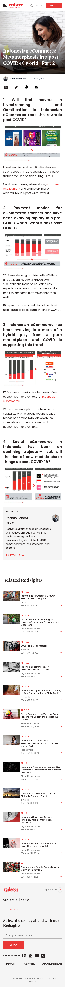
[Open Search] (31, 5)
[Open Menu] (5, 5)
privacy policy (29, 964)
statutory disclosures (52, 964)
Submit (13, 944)
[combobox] (39, 5)
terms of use (9, 964)
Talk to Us (54, 5)
